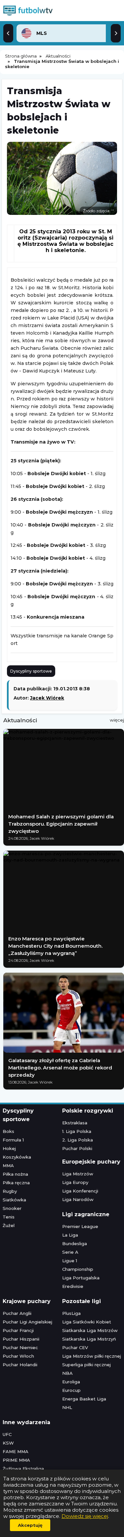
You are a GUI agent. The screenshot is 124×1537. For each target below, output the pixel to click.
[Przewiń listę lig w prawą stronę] (116, 33)
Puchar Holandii (20, 1364)
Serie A (70, 1252)
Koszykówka (17, 1157)
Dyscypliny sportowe (31, 671)
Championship (77, 1269)
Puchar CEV (75, 1347)
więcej (117, 720)
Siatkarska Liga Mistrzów (90, 1330)
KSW (8, 1443)
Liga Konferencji (80, 1190)
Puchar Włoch (18, 1356)
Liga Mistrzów (77, 1173)
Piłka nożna (15, 1174)
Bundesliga (74, 1243)
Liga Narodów (78, 1199)
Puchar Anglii (17, 1313)
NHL (67, 1407)
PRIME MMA (16, 1460)
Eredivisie (72, 1286)
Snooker (12, 1208)
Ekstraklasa (74, 1122)
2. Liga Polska (77, 1139)
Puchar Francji (18, 1330)
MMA (8, 1165)
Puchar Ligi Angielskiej (27, 1321)
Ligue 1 (69, 1260)
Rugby (10, 1191)
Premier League (80, 1226)
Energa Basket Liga (84, 1398)
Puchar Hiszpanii (21, 1339)
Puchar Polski (77, 1148)
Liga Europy (75, 1182)
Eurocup (71, 1390)
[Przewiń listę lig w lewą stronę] (8, 33)
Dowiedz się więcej (85, 1516)
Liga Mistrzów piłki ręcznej (91, 1356)
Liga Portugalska (81, 1277)
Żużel (9, 1225)
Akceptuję (30, 1525)
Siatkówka (14, 1199)
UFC (7, 1434)
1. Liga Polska (76, 1131)
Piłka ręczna (16, 1182)
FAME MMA (15, 1451)
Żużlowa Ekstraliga (23, 1468)
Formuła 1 (13, 1139)
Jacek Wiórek (47, 698)
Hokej (9, 1148)
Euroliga (71, 1381)
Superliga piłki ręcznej (86, 1364)
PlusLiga (71, 1313)
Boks (8, 1131)
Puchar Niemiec (20, 1347)
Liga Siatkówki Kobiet (86, 1321)
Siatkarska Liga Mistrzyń (89, 1339)
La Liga (70, 1235)
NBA (67, 1373)
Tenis (9, 1216)
